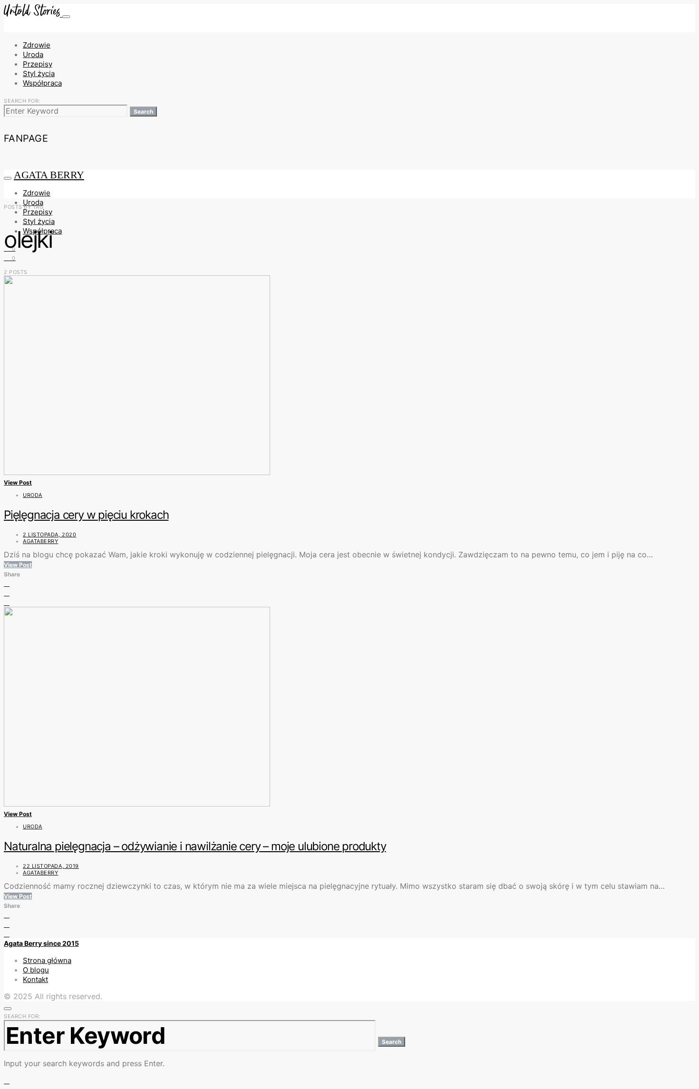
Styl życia (39, 73)
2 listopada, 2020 (49, 534)
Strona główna (47, 960)
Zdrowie (36, 44)
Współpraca (42, 83)
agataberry (40, 541)
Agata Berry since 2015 (41, 943)
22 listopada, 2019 (51, 866)
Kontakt (35, 979)
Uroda (33, 54)
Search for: (22, 100)
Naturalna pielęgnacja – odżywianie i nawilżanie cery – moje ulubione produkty (195, 846)
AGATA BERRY (49, 175)
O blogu (36, 969)
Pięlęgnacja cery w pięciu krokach (86, 515)
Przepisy (37, 63)
